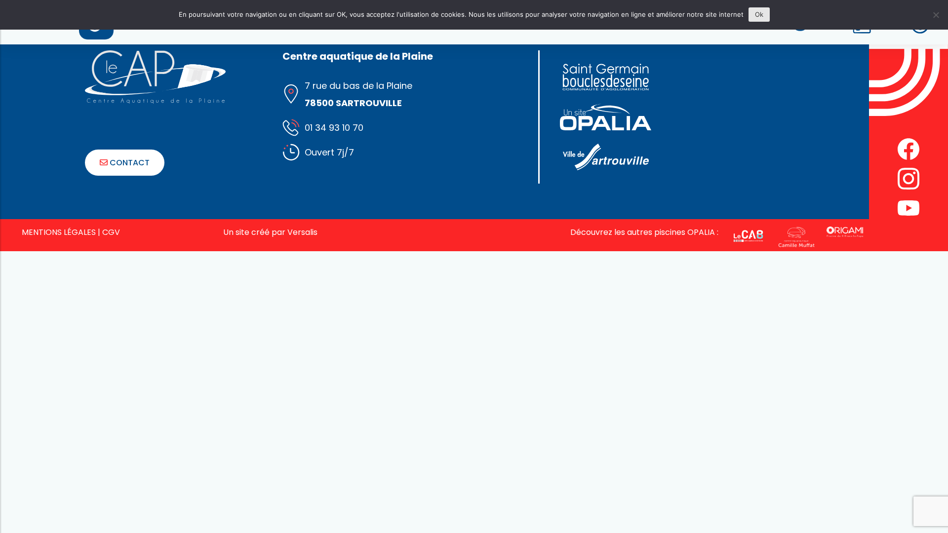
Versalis (302, 232)
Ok (759, 14)
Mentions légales (59, 232)
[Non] (936, 15)
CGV (111, 232)
